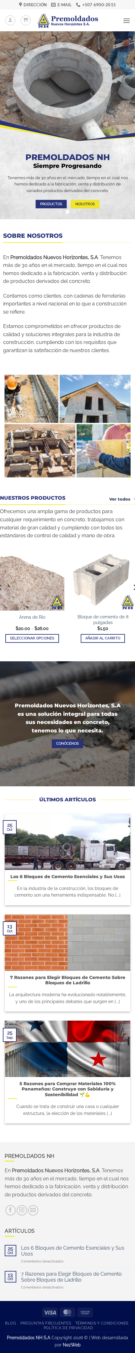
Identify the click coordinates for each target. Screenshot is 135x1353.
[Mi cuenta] (10, 20)
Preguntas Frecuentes (45, 1323)
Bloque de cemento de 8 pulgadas (103, 619)
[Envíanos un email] (33, 1210)
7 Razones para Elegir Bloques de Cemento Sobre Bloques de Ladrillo (67, 980)
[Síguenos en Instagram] (22, 1210)
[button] (26, 20)
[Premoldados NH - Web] (67, 20)
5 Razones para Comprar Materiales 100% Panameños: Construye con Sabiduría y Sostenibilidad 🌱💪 (67, 1089)
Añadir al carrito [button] (103, 638)
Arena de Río (32, 617)
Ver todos (119, 499)
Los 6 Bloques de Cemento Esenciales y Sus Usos (67, 876)
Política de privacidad (68, 1327)
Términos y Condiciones (101, 1323)
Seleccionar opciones (32, 638)
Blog (10, 1323)
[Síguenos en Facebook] (10, 1210)
